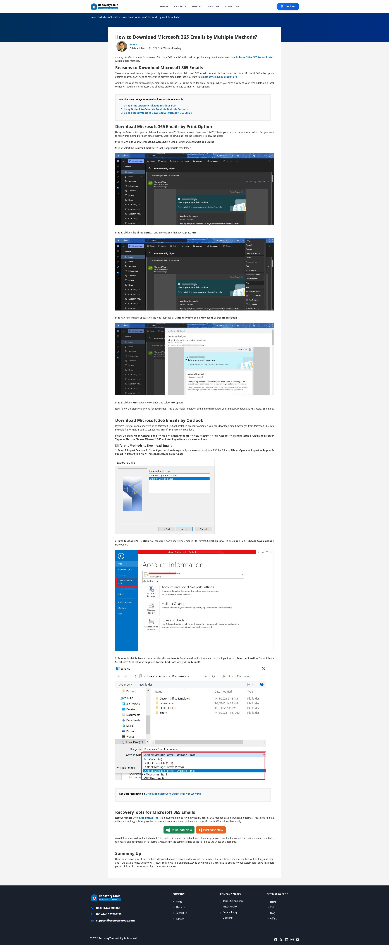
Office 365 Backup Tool (146, 817)
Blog (272, 913)
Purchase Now (212, 830)
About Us (213, 6)
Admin (133, 44)
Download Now (181, 830)
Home (179, 901)
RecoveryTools (107, 938)
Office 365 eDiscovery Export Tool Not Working (173, 793)
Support (197, 6)
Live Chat (289, 6)
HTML (273, 901)
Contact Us (232, 6)
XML (272, 907)
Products (180, 6)
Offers (164, 6)
